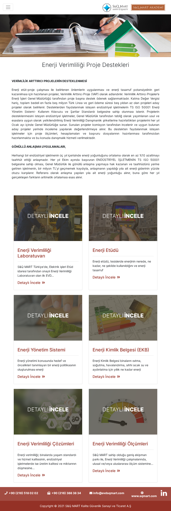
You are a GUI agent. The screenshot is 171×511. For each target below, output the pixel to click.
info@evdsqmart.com (108, 493)
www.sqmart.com (144, 496)
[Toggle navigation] (8, 7)
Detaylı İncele (29, 283)
